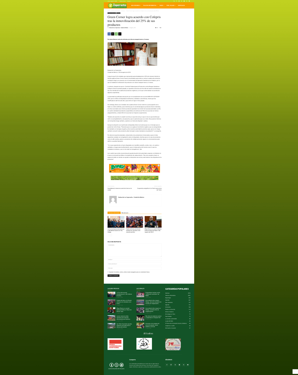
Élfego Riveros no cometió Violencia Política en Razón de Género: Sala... (124, 309)
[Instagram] (179, 1)
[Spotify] (184, 1)
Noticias (123, 10)
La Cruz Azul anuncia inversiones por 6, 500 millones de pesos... (124, 294)
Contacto (129, 1)
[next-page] (111, 235)
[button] (174, 1)
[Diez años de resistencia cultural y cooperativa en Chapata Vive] (140, 318)
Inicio (109, 10)
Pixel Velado (170, 5)
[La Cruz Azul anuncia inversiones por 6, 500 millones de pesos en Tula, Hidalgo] (116, 222)
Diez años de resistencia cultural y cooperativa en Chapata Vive (153, 316)
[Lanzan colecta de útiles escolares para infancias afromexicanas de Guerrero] (111, 318)
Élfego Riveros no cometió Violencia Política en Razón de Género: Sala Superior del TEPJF (153, 230)
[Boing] (134, 168)
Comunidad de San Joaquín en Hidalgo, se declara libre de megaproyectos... (153, 309)
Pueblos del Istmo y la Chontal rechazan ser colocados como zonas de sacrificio (133, 230)
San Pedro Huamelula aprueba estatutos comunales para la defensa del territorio (124, 325)
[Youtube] (189, 1)
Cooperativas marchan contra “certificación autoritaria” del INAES (152, 294)
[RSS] (181, 1)
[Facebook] (176, 1)
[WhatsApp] (116, 33)
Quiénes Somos (123, 1)
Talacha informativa (149, 5)
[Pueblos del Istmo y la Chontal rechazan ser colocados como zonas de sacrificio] (134, 222)
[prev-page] (108, 235)
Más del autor (125, 212)
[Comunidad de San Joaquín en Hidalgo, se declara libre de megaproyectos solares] (140, 310)
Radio (161, 5)
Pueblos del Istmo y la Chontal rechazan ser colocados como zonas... (124, 302)
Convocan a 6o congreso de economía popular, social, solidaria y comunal (152, 325)
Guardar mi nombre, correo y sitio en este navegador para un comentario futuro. (129, 272)
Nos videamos (135, 5)
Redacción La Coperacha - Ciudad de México (118, 27)
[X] (187, 1)
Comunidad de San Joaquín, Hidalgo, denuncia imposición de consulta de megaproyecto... (153, 302)
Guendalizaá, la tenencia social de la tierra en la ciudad (120, 189)
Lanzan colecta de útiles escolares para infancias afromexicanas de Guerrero (123, 317)
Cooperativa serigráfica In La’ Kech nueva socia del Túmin (149, 189)
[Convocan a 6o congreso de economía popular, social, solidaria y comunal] (140, 325)
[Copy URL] (119, 33)
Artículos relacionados (114, 212)
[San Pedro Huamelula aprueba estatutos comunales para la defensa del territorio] (111, 326)
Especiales (181, 5)
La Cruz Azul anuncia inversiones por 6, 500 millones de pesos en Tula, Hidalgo (116, 230)
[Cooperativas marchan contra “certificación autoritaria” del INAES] (140, 294)
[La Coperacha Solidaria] (134, 178)
